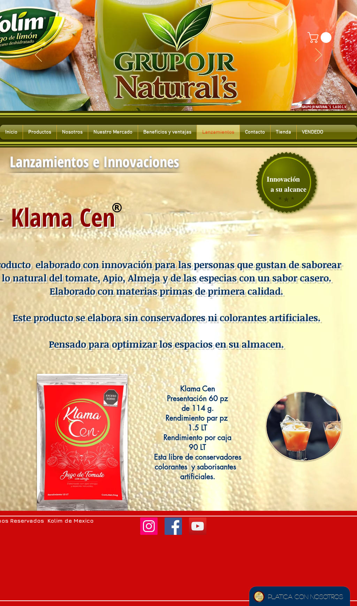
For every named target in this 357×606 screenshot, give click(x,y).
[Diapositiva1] (166, 97)
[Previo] (38, 55)
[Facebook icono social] (173, 526)
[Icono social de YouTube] (197, 526)
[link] (320, 37)
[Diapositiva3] (178, 97)
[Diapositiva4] (185, 97)
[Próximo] (318, 55)
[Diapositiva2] (172, 97)
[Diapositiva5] (191, 97)
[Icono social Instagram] (149, 526)
